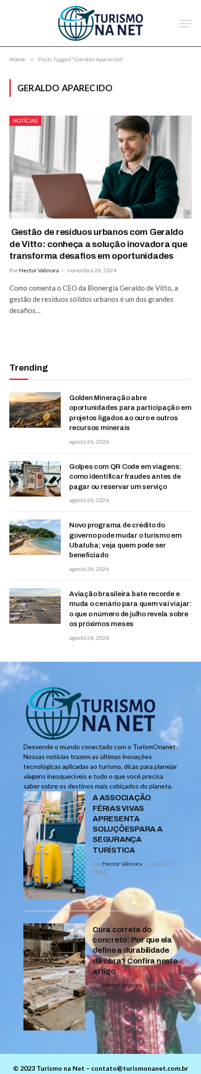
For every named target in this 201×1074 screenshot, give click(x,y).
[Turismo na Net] (101, 23)
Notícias (25, 120)
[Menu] (185, 23)
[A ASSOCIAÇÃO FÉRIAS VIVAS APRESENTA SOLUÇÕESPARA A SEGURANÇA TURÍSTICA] (54, 845)
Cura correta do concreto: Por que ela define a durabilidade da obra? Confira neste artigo (135, 950)
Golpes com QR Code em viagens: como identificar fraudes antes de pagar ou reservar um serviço (125, 476)
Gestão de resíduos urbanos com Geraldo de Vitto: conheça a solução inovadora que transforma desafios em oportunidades (98, 244)
